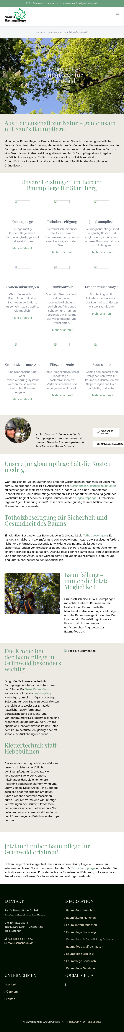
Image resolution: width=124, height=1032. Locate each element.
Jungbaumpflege (85, 498)
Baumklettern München (81, 924)
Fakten (10, 999)
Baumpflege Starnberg (81, 932)
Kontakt (11, 984)
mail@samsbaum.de (88, 3)
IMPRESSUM (72, 1021)
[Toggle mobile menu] (117, 13)
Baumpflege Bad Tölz (80, 953)
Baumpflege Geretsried (81, 968)
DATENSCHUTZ (92, 1021)
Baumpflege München (80, 910)
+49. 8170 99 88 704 (65, 3)
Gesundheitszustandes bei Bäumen (93, 485)
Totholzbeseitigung (95, 535)
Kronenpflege (43, 693)
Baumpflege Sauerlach (81, 961)
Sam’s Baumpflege (36, 689)
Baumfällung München (81, 917)
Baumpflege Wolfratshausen (84, 946)
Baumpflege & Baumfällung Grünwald (90, 939)
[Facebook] (65, 984)
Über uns (12, 991)
